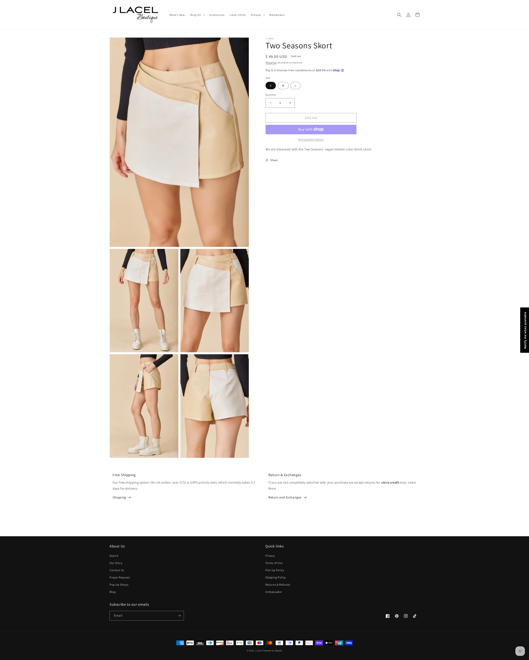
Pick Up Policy (274, 570)
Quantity (271, 94)
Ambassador (273, 592)
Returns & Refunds (277, 584)
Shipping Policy (275, 577)
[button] (197, 15)
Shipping (271, 62)
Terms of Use (273, 563)
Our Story (116, 563)
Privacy (270, 556)
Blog (113, 592)
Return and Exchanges (284, 497)
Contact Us (117, 570)
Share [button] (274, 160)
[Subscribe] (179, 616)
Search (114, 556)
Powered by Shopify (272, 650)
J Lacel (258, 650)
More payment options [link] (311, 139)
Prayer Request (120, 577)
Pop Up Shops (119, 584)
